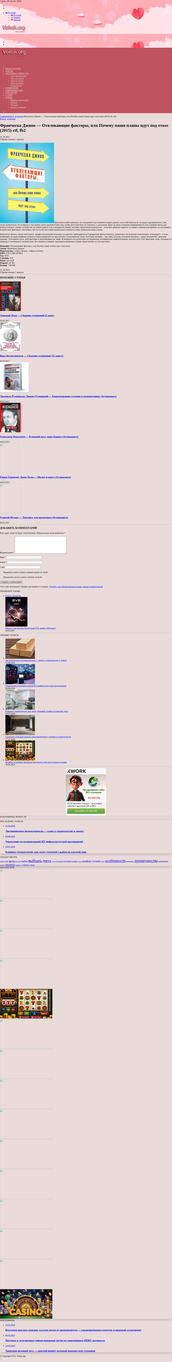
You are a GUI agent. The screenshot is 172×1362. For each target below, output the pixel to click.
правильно (130, 861)
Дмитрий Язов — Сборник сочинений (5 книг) (27, 315)
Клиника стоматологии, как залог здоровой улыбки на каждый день (36, 711)
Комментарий (7, 552)
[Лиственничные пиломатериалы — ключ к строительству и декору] (20, 658)
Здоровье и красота (17, 73)
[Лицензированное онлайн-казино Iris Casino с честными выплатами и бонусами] (26, 1288)
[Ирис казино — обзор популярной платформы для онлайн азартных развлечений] (26, 1258)
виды (12, 860)
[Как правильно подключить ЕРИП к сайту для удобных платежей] (26, 1108)
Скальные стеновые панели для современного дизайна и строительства (38, 737)
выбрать (35, 860)
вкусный (18, 861)
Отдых (9, 98)
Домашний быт (14, 90)
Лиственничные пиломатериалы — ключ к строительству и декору (36, 660)
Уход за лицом (17, 78)
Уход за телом (17, 81)
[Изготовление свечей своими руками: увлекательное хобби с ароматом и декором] (26, 1048)
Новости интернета (20, 100)
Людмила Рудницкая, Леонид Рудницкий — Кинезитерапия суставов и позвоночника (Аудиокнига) (58, 396)
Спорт (9, 95)
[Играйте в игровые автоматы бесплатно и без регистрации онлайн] (20, 760)
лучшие (96, 861)
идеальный (59, 861)
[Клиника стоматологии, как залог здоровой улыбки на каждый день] (20, 709)
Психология (16, 85)
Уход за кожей (17, 83)
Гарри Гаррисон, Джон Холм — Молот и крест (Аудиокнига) (35, 477)
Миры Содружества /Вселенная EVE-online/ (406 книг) (30, 628)
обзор (103, 861)
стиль (32, 865)
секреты (18, 865)
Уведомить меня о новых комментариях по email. (25, 572)
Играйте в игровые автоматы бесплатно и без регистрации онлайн (36, 762)
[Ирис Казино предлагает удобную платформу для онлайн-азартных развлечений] (26, 1168)
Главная (3, 116)
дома (53, 861)
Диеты (9, 71)
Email (3, 562)
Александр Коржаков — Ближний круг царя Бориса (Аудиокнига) (39, 436)
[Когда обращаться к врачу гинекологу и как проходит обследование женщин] (26, 1078)
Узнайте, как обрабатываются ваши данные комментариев (76, 586)
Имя (3, 557)
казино (75, 861)
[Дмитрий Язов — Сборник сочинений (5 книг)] (10, 310)
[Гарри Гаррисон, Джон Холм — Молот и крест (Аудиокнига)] (9, 472)
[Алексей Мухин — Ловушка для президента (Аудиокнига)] (10, 512)
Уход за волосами (19, 76)
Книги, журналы (18, 107)
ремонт (2, 865)
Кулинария (11, 88)
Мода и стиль (13, 69)
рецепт (10, 864)
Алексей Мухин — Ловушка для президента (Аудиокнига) (34, 517)
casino (2, 861)
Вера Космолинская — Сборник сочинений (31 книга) (31, 355)
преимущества (146, 861)
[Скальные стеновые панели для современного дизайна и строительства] (20, 734)
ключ (80, 861)
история (67, 861)
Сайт (2, 567)
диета (46, 861)
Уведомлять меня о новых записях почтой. (22, 577)
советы (25, 865)
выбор (25, 861)
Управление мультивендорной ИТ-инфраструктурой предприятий (35, 686)
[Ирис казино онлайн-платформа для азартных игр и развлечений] (26, 1228)
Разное (14, 102)
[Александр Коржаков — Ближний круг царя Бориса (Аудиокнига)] (10, 431)
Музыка (14, 105)
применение (163, 861)
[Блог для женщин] (15, 37)
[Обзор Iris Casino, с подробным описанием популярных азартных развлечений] (26, 1198)
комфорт (87, 861)
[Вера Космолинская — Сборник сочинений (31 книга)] (10, 351)
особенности (115, 861)
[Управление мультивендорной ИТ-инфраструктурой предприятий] (20, 683)
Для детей (11, 93)
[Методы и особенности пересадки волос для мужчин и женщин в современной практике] (26, 1138)
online (6, 861)
